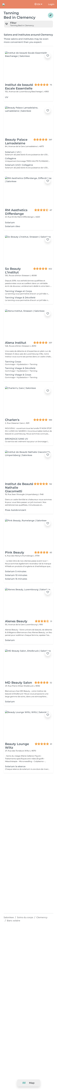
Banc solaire (13, 920)
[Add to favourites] (47, 55)
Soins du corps (25, 917)
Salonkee (9, 917)
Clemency (41, 917)
